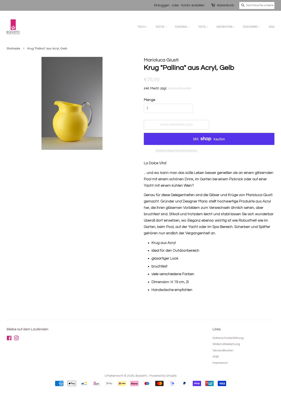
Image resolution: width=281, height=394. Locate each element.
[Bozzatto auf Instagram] (16, 339)
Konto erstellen (193, 5)
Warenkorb (225, 5)
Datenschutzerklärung (228, 338)
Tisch (141, 27)
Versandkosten (179, 88)
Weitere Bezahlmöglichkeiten (176, 150)
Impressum (220, 362)
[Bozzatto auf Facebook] (9, 339)
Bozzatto (141, 375)
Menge (149, 100)
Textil (202, 27)
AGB (216, 356)
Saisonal (181, 27)
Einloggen (161, 5)
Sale (271, 27)
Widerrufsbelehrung (226, 344)
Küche (160, 27)
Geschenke (250, 27)
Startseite (13, 48)
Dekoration (224, 27)
